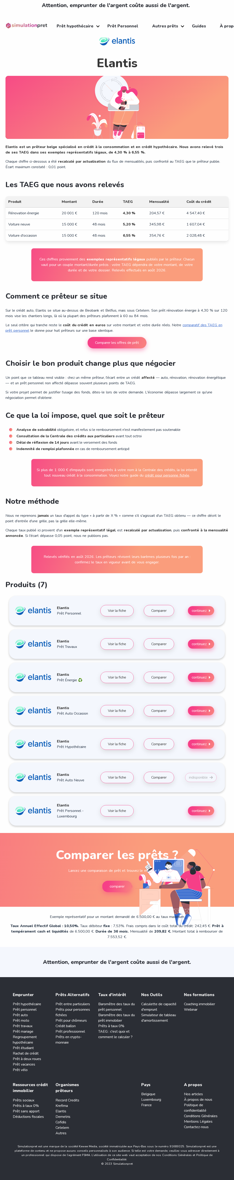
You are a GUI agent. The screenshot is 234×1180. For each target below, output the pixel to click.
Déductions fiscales (28, 1116)
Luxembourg (151, 1099)
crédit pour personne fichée (167, 475)
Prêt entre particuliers (73, 1004)
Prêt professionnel (70, 1031)
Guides (199, 26)
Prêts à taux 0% (111, 1026)
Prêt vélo (20, 1069)
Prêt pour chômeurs (71, 1020)
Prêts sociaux (23, 1100)
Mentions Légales (198, 1121)
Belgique (148, 1094)
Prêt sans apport (26, 1111)
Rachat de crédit (26, 1053)
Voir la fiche (117, 610)
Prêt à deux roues (27, 1058)
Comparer (159, 610)
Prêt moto (21, 1020)
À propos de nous (198, 1099)
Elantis (61, 1111)
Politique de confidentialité (195, 1108)
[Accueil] (28, 26)
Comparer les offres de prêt (117, 342)
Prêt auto (20, 1015)
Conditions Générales (201, 1116)
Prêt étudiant (23, 1047)
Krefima (62, 1105)
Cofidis (61, 1122)
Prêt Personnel (122, 26)
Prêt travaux (22, 1026)
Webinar (190, 1009)
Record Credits (67, 1100)
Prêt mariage (23, 1031)
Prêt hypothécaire (27, 1004)
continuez (199, 610)
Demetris (63, 1116)
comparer (117, 886)
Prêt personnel (25, 1009)
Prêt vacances (24, 1064)
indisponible (198, 777)
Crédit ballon (66, 1026)
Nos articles (193, 1094)
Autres (61, 1133)
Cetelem (62, 1127)
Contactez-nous (196, 1127)
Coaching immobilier (199, 1004)
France (146, 1105)
